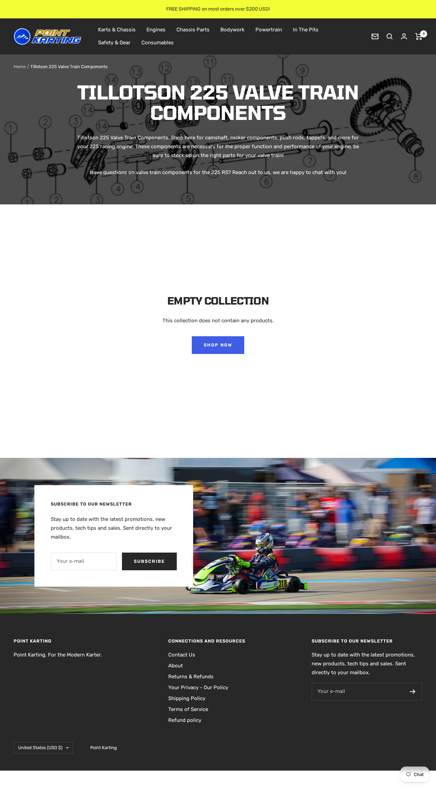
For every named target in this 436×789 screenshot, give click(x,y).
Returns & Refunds (191, 677)
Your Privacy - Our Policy (198, 687)
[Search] (390, 36)
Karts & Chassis (117, 30)
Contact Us (181, 655)
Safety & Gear (114, 43)
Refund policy (184, 720)
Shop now (218, 344)
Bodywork (232, 30)
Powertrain (268, 30)
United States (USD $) (40, 747)
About (175, 666)
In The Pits (305, 30)
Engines (156, 30)
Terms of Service (188, 709)
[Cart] (418, 36)
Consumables (157, 43)
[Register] (413, 691)
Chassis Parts (192, 30)
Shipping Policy (186, 698)
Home (20, 66)
